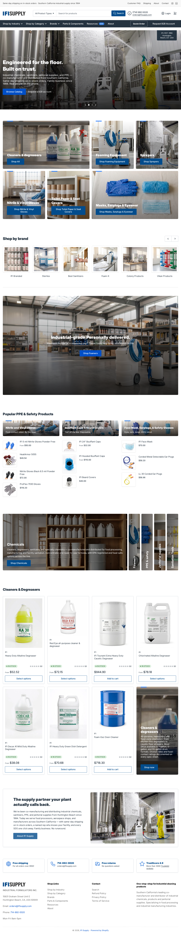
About (156, 3)
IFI (6, 652)
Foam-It (105, 276)
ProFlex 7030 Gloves (30, 484)
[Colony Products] (135, 259)
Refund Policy (99, 893)
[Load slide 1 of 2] (88, 105)
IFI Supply (84, 930)
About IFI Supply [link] (25, 836)
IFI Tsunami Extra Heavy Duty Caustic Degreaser (108, 657)
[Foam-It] (105, 259)
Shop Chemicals (19, 563)
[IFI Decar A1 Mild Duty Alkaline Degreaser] (23, 714)
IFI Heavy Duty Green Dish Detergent (68, 746)
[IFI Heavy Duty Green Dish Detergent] (68, 714)
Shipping (147, 3)
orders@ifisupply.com (142, 15)
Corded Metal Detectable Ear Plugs (156, 456)
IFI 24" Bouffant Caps (90, 441)
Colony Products (135, 276)
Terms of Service (100, 901)
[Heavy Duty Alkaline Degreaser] (23, 623)
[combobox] (91, 13)
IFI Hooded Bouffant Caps (92, 456)
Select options (23, 678)
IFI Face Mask (145, 441)
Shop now (149, 767)
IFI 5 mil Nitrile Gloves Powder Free (37, 441)
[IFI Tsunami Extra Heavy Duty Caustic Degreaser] (112, 623)
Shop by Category (35, 23)
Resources (95, 23)
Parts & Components (73, 23)
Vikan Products (164, 276)
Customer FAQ (134, 3)
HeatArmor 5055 (28, 454)
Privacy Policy (99, 897)
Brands (53, 23)
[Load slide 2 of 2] (92, 105)
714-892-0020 (17, 912)
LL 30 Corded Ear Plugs (150, 474)
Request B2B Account (164, 23)
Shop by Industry (11, 23)
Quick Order (139, 23)
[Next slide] (95, 105)
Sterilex (46, 276)
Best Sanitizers (75, 276)
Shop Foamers (90, 353)
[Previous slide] (85, 105)
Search (95, 889)
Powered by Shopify (100, 930)
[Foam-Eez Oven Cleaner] (112, 709)
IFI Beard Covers (87, 477)
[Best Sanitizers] (76, 259)
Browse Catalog (14, 91)
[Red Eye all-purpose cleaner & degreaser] (68, 617)
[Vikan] (165, 259)
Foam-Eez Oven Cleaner (106, 737)
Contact (165, 3)
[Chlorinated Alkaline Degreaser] (157, 623)
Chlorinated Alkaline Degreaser (154, 655)
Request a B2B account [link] (39, 91)
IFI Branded (16, 276)
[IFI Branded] (16, 259)
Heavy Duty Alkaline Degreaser (20, 655)
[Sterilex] (46, 259)
